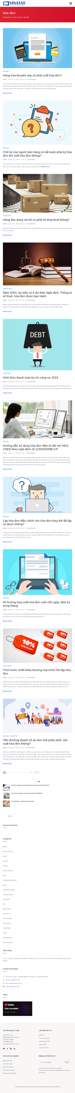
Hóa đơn (6, 71)
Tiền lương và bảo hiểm (10, 1073)
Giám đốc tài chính (44, 1041)
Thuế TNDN (7, 666)
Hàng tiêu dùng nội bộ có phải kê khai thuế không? (36, 219)
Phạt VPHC (6, 899)
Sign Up (67, 1062)
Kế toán (5, 866)
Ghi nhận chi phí (7, 1064)
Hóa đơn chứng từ (8, 1067)
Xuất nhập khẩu (8, 942)
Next (36, 772)
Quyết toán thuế (7, 1060)
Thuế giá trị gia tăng (8, 1070)
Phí (4, 904)
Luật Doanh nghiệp (9, 890)
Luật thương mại (8, 894)
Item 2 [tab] (37, 781)
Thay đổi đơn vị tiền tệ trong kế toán (22, 801)
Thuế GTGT (7, 216)
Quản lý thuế (7, 288)
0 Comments (32, 79)
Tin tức (5, 933)
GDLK (5, 856)
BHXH (5, 846)
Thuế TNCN (6, 923)
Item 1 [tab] (35, 781)
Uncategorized (7, 937)
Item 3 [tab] (39, 781)
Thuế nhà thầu (7, 918)
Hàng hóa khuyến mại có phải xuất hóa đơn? (32, 75)
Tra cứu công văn (44, 1038)
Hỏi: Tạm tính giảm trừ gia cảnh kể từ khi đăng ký (27, 793)
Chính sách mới (8, 851)
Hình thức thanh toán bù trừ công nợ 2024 (30, 377)
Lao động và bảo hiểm (10, 880)
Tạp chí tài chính (44, 1047)
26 (31, 772)
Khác (4, 875)
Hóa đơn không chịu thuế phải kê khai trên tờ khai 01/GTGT (30, 785)
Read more (7, 93)
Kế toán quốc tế (8, 870)
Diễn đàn (41, 1035)
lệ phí (4, 885)
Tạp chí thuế (42, 1044)
